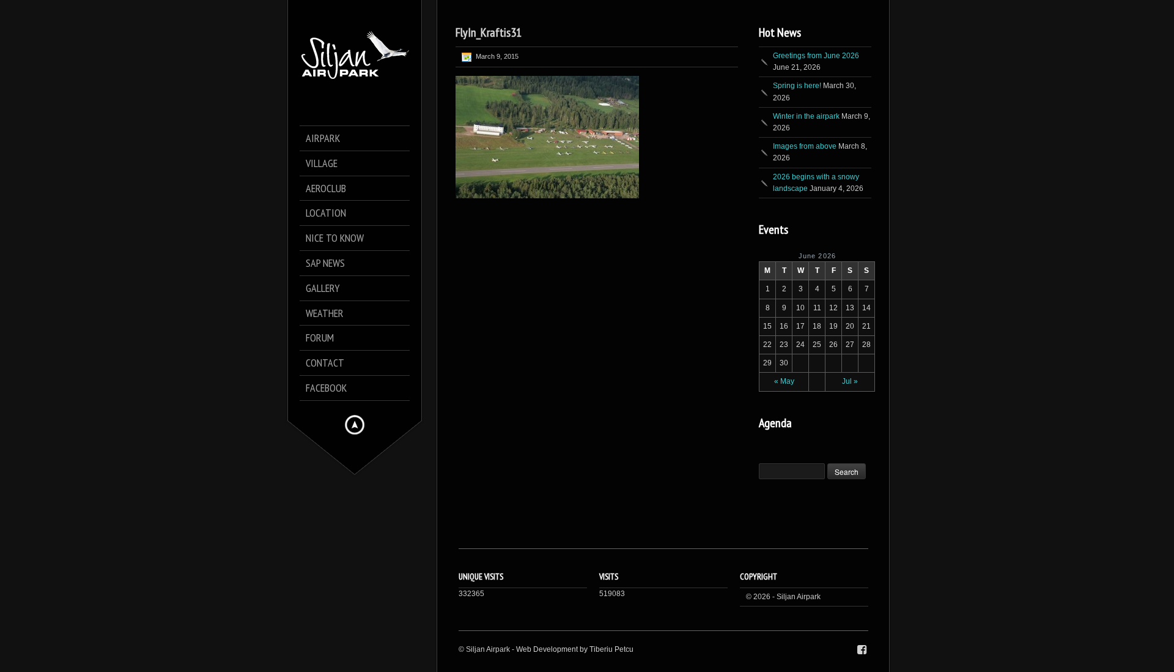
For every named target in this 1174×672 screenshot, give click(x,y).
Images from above (804, 146)
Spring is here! (797, 85)
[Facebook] (861, 650)
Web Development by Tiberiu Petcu (574, 649)
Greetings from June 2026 (816, 55)
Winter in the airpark (806, 116)
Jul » (850, 381)
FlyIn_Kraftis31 (489, 32)
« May (784, 381)
